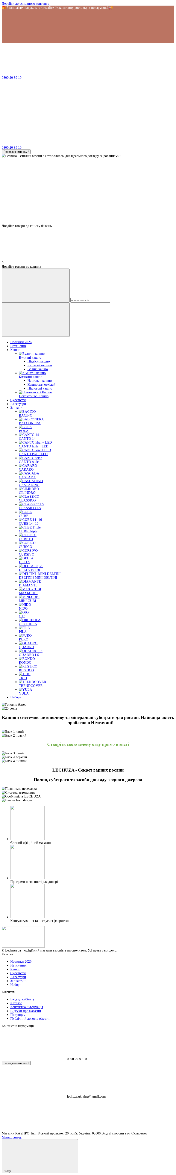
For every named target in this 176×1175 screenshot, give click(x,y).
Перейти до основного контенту (25, 3)
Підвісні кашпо (38, 361)
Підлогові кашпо (39, 388)
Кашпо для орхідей (41, 384)
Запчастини (18, 407)
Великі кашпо (37, 369)
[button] (88, 26)
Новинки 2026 (21, 342)
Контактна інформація (26, 1007)
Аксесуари (18, 404)
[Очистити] (36, 320)
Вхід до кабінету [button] (22, 999)
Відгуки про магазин (25, 1011)
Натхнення (18, 346)
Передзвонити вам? (16, 151)
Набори (15, 697)
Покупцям (18, 1014)
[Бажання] (88, 207)
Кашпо (15, 350)
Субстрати (18, 400)
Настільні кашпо (39, 380)
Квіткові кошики (39, 365)
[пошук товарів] (36, 286)
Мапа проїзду (11, 1137)
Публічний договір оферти (30, 1018)
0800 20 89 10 (11, 77)
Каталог (16, 1003)
